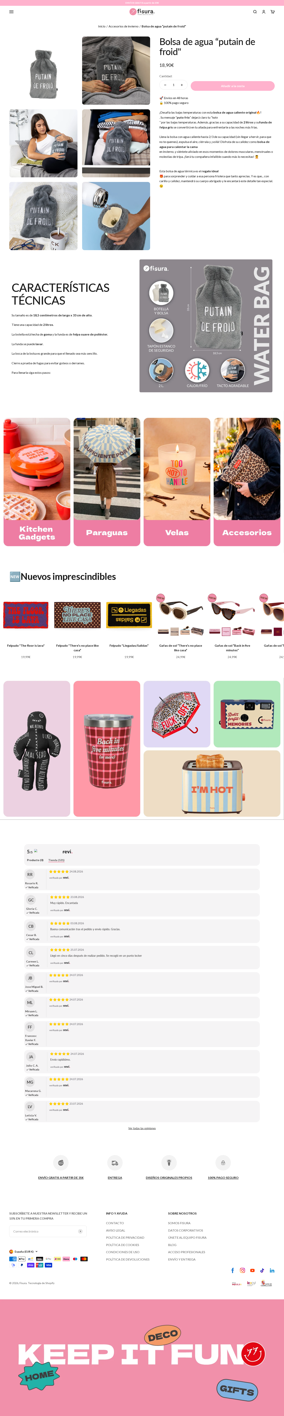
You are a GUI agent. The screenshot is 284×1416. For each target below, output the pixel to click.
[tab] (35, 860)
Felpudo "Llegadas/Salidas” (129, 645)
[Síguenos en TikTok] (262, 1270)
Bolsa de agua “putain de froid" (164, 26)
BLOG (172, 1245)
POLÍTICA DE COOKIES (122, 1245)
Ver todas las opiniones (142, 1128)
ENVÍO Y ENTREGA (182, 1259)
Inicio (101, 26)
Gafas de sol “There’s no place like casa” (180, 648)
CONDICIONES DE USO (122, 1252)
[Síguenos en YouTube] (252, 1270)
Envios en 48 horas (176, 98)
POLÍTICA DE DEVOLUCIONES (128, 1259)
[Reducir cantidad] (165, 85)
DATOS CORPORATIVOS (185, 1230)
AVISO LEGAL (115, 1230)
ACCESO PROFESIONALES (186, 1252)
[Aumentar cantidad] (181, 85)
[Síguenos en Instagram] (242, 1270)
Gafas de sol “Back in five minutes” (232, 648)
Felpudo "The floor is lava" (26, 645)
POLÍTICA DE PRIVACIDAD (125, 1237)
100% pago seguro (176, 103)
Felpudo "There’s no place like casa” (77, 648)
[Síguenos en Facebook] (232, 1270)
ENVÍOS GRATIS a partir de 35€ (142, 2)
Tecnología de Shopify (41, 1283)
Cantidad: (165, 76)
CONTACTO (115, 1223)
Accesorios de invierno (124, 26)
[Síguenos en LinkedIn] (272, 1270)
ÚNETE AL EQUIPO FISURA (187, 1237)
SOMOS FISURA (179, 1223)
